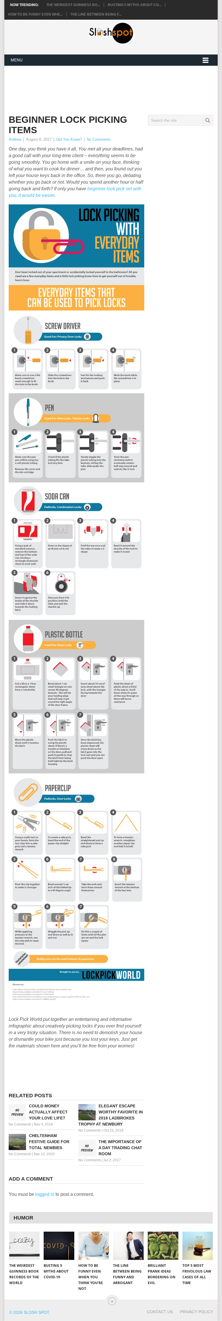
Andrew (15, 139)
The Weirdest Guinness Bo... (73, 5)
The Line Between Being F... (96, 14)
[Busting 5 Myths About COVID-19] (59, 1246)
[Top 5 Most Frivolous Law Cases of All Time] (197, 1246)
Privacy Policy (196, 1311)
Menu (17, 60)
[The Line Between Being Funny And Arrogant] (128, 1246)
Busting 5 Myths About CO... (134, 5)
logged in (44, 1194)
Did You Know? (69, 139)
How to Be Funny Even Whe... (35, 14)
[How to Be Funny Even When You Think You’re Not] (93, 1246)
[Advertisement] (114, 86)
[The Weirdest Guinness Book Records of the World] (24, 1246)
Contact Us (160, 1311)
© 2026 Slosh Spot (29, 1312)
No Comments (99, 139)
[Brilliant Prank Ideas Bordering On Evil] (163, 1246)
